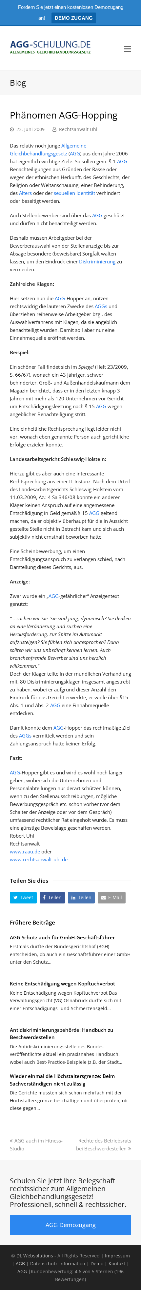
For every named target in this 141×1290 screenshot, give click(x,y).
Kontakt (117, 1263)
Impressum (117, 1255)
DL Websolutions (34, 1255)
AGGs (101, 306)
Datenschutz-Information (57, 1263)
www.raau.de (25, 851)
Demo (97, 1263)
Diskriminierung (97, 261)
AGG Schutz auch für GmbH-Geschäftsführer (62, 937)
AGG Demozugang (71, 1225)
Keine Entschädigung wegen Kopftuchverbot (62, 983)
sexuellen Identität (74, 193)
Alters (25, 193)
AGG (75, 153)
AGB (20, 1263)
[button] (23, 897)
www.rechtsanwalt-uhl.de (39, 859)
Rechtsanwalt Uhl (78, 129)
